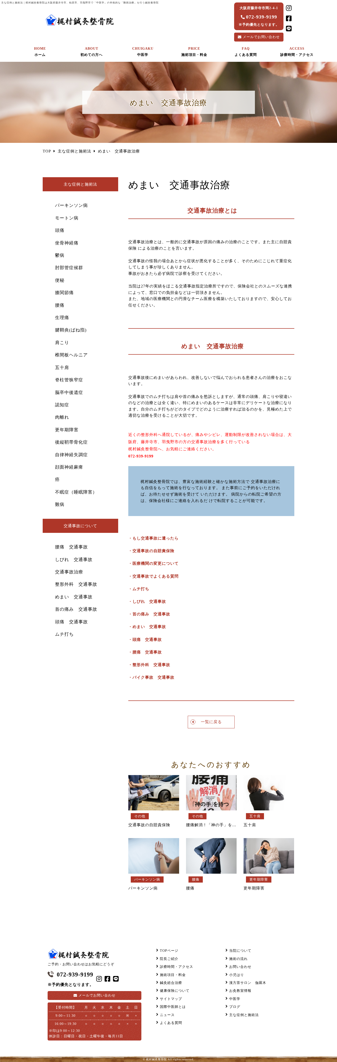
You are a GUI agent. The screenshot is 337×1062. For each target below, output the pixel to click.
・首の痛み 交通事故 (149, 614)
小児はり (236, 975)
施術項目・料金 (173, 975)
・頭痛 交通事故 (145, 639)
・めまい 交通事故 (147, 627)
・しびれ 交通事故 (147, 601)
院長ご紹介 (169, 959)
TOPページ (169, 951)
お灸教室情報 (240, 991)
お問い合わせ (261, 37)
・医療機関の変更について (153, 563)
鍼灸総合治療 (171, 983)
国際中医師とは (173, 1007)
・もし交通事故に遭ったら (153, 538)
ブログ (234, 1007)
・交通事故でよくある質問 (153, 576)
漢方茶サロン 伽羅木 (247, 983)
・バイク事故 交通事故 (151, 677)
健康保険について (174, 991)
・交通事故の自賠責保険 (151, 551)
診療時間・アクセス (176, 967)
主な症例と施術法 (244, 1015)
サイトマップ (171, 999)
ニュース (167, 1015)
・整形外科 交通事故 (149, 665)
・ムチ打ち (138, 589)
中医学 (234, 999)
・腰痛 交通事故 (145, 652)
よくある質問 (171, 1023)
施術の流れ (238, 959)
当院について (240, 951)
